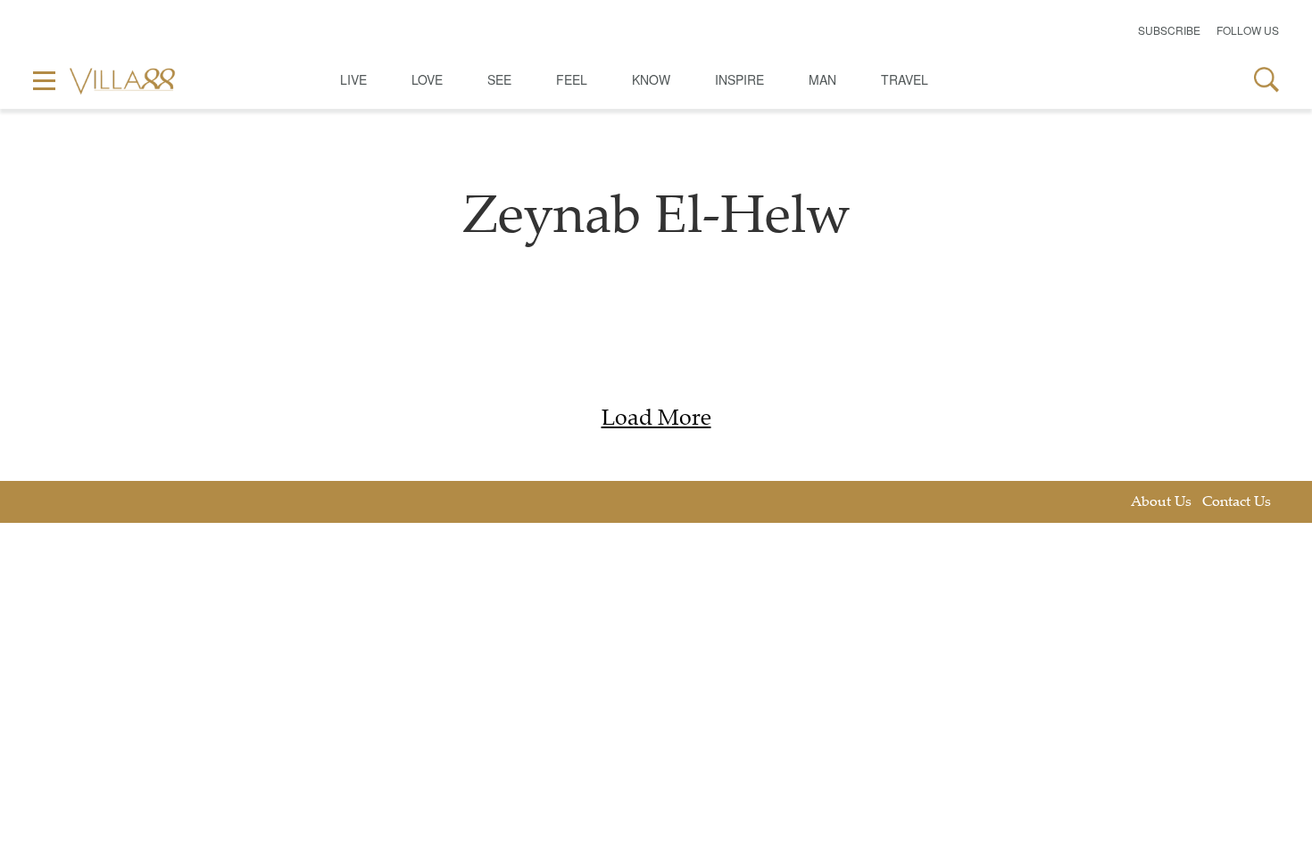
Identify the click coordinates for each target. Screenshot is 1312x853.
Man (822, 79)
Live (353, 79)
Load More (656, 420)
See (499, 79)
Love (427, 79)
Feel (571, 79)
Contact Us (1236, 502)
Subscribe (1169, 29)
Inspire (739, 79)
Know (651, 79)
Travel (904, 79)
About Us (1161, 502)
